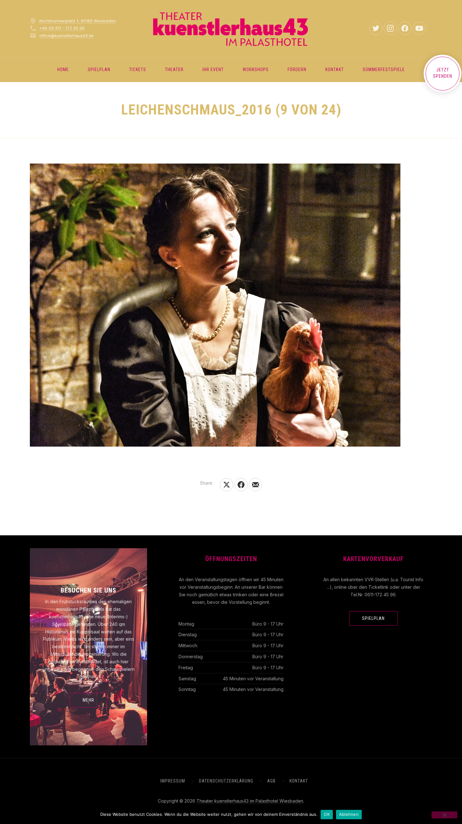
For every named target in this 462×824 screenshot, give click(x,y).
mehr (88, 700)
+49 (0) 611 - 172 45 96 (62, 28)
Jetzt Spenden (442, 73)
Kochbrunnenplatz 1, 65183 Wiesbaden (77, 20)
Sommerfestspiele (384, 69)
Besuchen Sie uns (88, 590)
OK (327, 814)
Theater (174, 69)
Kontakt (334, 69)
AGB (271, 780)
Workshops (256, 69)
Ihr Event (213, 69)
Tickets (137, 69)
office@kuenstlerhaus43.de (66, 35)
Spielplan (99, 69)
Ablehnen (349, 814)
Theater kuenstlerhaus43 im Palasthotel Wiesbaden (249, 801)
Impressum (172, 780)
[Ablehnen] (444, 814)
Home (63, 69)
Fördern (297, 69)
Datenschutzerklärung (226, 780)
